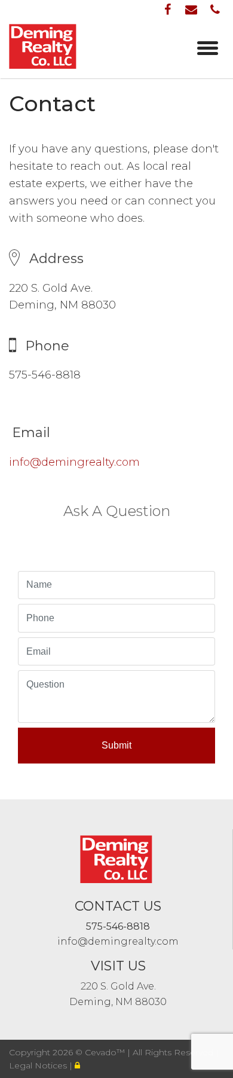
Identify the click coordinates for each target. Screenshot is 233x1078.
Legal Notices (39, 1065)
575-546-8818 (118, 926)
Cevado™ (106, 1052)
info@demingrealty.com (74, 462)
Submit (116, 745)
